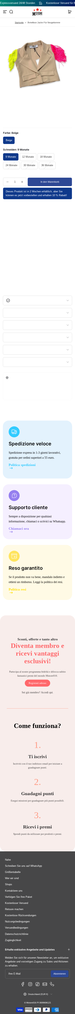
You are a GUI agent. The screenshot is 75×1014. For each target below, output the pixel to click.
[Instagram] (30, 984)
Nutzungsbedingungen (17, 921)
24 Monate (11, 165)
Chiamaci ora (19, 528)
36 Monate (47, 165)
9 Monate (11, 157)
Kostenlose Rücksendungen (20, 915)
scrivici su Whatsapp (52, 521)
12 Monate (28, 157)
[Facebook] (23, 984)
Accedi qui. (47, 692)
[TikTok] (37, 984)
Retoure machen (14, 909)
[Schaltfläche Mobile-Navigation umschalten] (5, 11)
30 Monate (29, 165)
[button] (11, 11)
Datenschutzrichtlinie (16, 934)
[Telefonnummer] (52, 984)
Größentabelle (13, 872)
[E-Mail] (44, 984)
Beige (9, 140)
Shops (8, 884)
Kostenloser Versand (16, 903)
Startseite (19, 22)
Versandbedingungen (16, 927)
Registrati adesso (37, 683)
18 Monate (46, 157)
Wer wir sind (12, 878)
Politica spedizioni (22, 465)
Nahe (8, 859)
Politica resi (17, 589)
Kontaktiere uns (13, 890)
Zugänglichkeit (13, 940)
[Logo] (37, 12)
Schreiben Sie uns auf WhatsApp (23, 866)
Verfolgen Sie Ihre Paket (18, 897)
